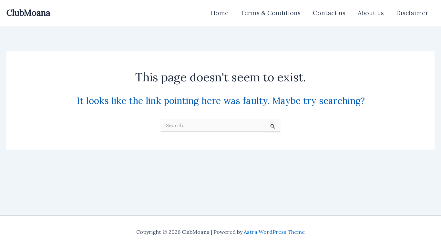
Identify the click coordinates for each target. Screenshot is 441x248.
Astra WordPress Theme (274, 232)
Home (220, 13)
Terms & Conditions (271, 13)
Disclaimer (412, 13)
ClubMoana (28, 12)
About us (371, 13)
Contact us (329, 13)
